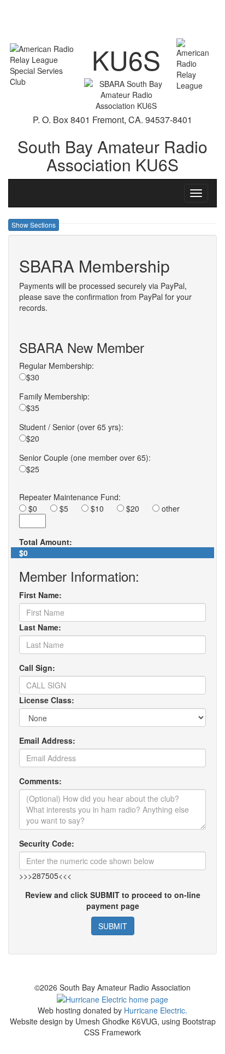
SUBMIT (112, 925)
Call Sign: (37, 667)
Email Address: (47, 740)
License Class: (46, 699)
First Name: (40, 594)
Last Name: (40, 627)
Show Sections (33, 224)
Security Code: (46, 843)
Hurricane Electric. (155, 1010)
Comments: (40, 780)
